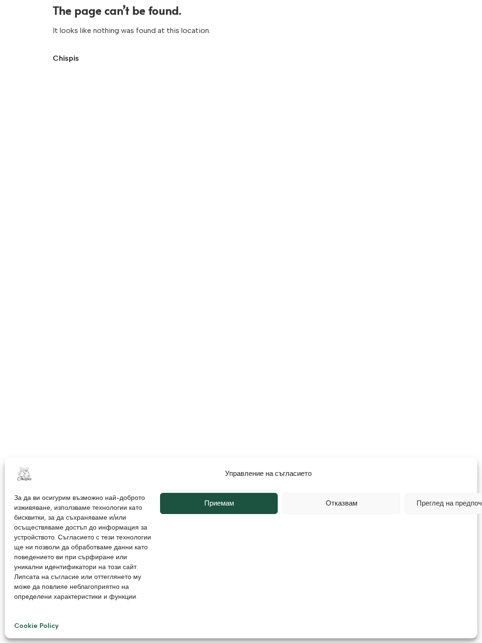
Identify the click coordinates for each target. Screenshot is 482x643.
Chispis (66, 58)
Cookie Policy (36, 626)
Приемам (219, 503)
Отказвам (341, 503)
